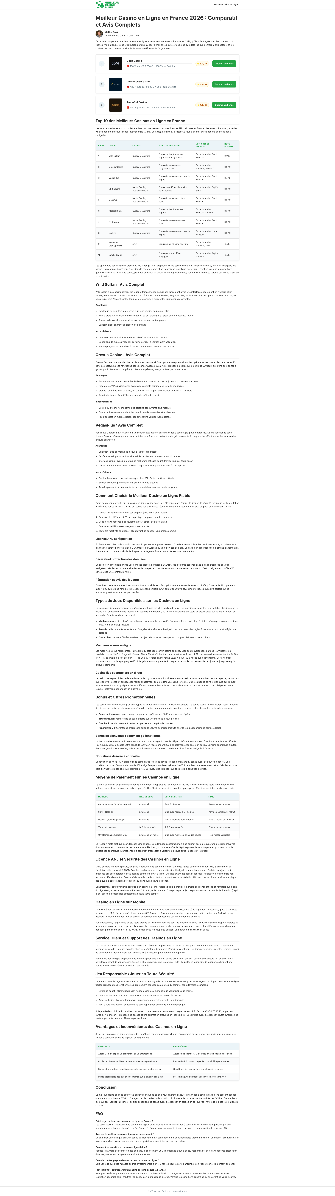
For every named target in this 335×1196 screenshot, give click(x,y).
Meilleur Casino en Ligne (226, 4)
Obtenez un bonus (224, 63)
